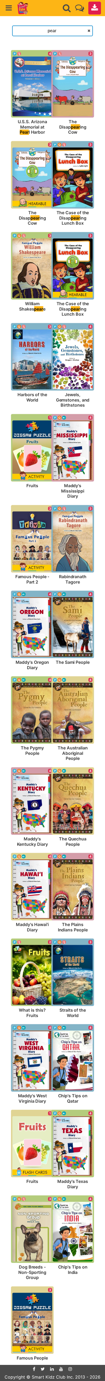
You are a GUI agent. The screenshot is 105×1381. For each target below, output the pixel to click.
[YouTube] (61, 1369)
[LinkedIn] (52, 1369)
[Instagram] (70, 1369)
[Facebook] (34, 1369)
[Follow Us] (80, 8)
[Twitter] (42, 1369)
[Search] (67, 8)
